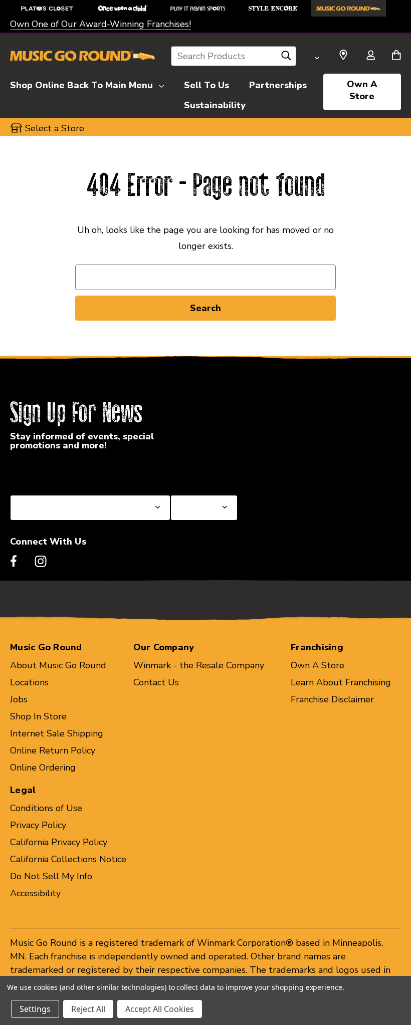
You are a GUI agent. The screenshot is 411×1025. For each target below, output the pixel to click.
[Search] (286, 58)
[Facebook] (14, 561)
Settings (35, 1008)
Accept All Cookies (159, 1008)
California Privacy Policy (58, 842)
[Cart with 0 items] (396, 56)
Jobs (19, 699)
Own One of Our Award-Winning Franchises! (100, 24)
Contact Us (156, 682)
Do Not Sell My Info (51, 876)
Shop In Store (38, 716)
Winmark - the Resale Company (198, 665)
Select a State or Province (64, 471)
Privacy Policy (38, 825)
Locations (29, 682)
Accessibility (35, 893)
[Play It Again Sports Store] (198, 8)
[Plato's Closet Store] (47, 8)
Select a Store (200, 471)
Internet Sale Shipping (56, 733)
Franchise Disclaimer (332, 699)
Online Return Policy (52, 750)
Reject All (88, 1008)
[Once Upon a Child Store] (122, 8)
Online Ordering (43, 767)
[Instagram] (41, 561)
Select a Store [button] (54, 128)
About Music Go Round (58, 665)
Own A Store (362, 90)
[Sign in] (370, 56)
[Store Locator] (343, 55)
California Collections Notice (68, 859)
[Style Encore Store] (273, 8)
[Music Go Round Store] (348, 8)
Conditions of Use (46, 808)
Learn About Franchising (341, 682)
